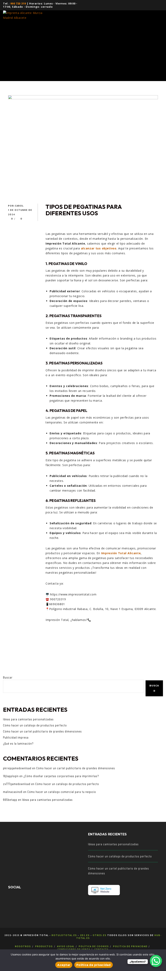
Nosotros (23, 946)
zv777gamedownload (16, 784)
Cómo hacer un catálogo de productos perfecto (35, 725)
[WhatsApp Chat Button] (156, 961)
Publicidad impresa (16, 737)
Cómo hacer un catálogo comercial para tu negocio (61, 792)
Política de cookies (94, 946)
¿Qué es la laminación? (18, 743)
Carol (19, 205)
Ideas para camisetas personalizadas (28, 719)
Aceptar (63, 965)
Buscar (8, 677)
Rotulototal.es (64, 935)
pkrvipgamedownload (17, 768)
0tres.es (99, 935)
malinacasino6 (12, 792)
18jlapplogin (11, 776)
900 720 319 (18, 3)
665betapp (10, 799)
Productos (44, 946)
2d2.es (85, 935)
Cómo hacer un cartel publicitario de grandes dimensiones (42, 731)
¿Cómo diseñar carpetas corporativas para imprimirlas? (61, 776)
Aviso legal (65, 946)
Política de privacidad (130, 946)
